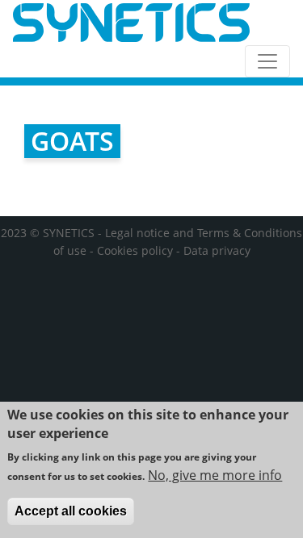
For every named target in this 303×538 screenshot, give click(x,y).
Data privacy (216, 250)
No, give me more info (215, 475)
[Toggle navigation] (267, 61)
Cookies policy (135, 250)
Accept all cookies (71, 511)
